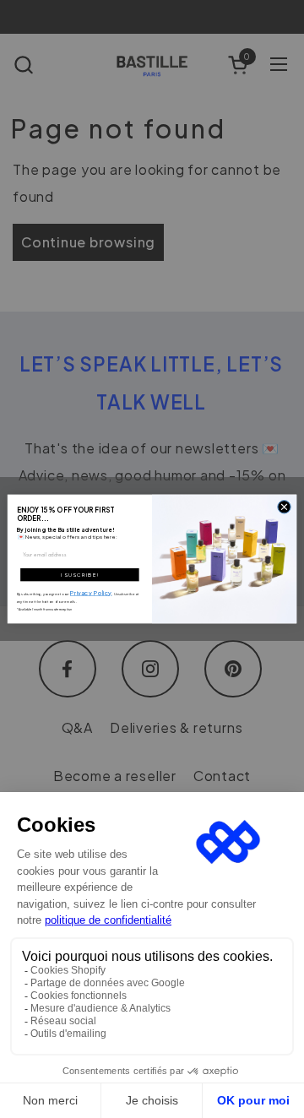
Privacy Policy (91, 592)
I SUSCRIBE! (80, 575)
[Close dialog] (284, 507)
